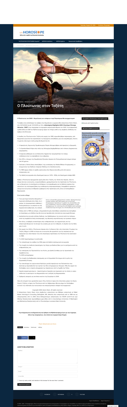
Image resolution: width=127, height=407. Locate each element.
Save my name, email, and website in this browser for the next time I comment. (41, 380)
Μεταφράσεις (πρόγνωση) (30, 101)
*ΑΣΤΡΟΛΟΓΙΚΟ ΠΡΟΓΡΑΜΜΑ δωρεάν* (29, 41)
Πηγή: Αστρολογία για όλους (47, 324)
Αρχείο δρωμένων (105, 400)
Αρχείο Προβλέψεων (94, 400)
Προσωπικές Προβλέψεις (75, 41)
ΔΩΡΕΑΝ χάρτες (60, 41)
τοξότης (40, 327)
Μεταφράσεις (20, 45)
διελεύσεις (26, 327)
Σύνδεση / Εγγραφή (104, 25)
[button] (107, 41)
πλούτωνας (33, 327)
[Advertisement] (52, 12)
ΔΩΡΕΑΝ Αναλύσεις (47, 41)
